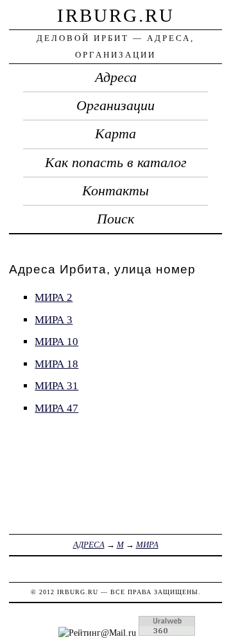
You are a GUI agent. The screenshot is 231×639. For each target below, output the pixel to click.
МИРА (147, 544)
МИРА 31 (56, 386)
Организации (115, 105)
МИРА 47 (56, 408)
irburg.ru (116, 15)
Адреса (116, 77)
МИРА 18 (56, 364)
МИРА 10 (56, 342)
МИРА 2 (54, 297)
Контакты (115, 190)
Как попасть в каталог (116, 162)
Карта (115, 134)
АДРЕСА (89, 544)
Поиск (115, 219)
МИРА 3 (54, 320)
